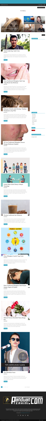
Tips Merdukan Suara (9, 372)
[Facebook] (38, 5)
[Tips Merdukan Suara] (15, 352)
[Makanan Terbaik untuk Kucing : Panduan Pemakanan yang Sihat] (15, 103)
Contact (42, 420)
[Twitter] (43, 5)
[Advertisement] (38, 74)
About (40, 420)
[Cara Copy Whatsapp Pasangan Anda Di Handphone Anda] (29, 19)
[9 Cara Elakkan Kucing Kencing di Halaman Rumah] (29, 28)
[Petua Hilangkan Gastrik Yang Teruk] (15, 242)
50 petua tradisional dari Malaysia (13, 215)
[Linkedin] (41, 5)
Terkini (33, 122)
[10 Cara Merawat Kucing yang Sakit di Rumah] (12, 26)
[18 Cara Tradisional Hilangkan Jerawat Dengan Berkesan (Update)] (15, 134)
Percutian (33, 118)
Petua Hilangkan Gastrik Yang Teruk (13, 256)
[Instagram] (40, 5)
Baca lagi (5, 91)
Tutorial (33, 124)
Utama (2, 7)
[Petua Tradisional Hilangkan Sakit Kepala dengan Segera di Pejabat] (15, 278)
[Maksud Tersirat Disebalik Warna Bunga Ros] (15, 310)
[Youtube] (44, 5)
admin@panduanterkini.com (25, 412)
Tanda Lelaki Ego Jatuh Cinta (12, 51)
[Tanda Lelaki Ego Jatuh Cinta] (15, 42)
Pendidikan (33, 117)
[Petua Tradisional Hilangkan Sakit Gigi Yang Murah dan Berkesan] (15, 73)
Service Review (34, 121)
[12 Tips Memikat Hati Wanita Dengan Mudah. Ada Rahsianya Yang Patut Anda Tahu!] (39, 19)
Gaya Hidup (34, 114)
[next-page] (7, 387)
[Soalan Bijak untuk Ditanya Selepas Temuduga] (15, 172)
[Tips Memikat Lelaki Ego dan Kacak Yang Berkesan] (39, 28)
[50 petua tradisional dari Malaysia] (15, 208)
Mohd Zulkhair (5, 52)
